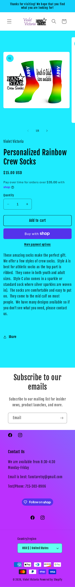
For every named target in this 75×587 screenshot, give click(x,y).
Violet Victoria (31, 579)
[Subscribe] (62, 418)
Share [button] (12, 337)
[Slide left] (28, 130)
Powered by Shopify (51, 579)
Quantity (8, 195)
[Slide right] (47, 130)
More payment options (37, 244)
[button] (9, 21)
